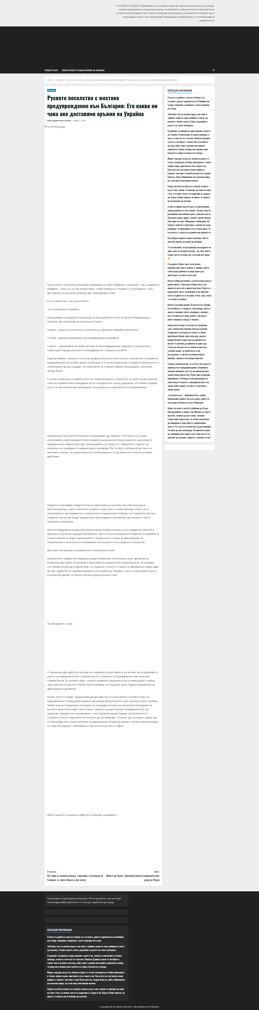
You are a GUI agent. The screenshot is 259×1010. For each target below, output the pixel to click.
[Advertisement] (129, 47)
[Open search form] (213, 70)
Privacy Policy (51, 70)
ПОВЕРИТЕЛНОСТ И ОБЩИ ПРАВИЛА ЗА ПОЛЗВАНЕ (83, 70)
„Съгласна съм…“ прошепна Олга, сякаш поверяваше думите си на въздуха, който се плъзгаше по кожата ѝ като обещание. (188, 399)
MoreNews (139, 1006)
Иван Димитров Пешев (59, 120)
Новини (51, 90)
